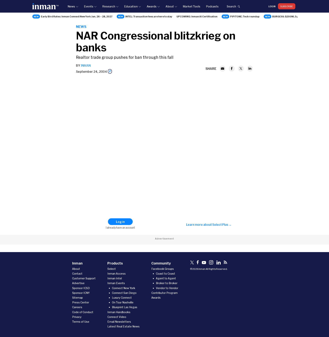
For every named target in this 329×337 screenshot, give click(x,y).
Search (231, 6)
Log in (271, 6)
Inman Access (116, 273)
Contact (77, 273)
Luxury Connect (122, 297)
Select (111, 268)
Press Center (80, 302)
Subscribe (286, 6)
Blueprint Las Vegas (124, 307)
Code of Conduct (82, 312)
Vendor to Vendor (167, 288)
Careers (77, 307)
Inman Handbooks (118, 312)
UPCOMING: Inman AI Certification (196, 16)
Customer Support (84, 278)
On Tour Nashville (122, 302)
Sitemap (77, 297)
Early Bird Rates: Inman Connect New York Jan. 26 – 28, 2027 (77, 16)
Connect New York (123, 288)
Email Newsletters (119, 321)
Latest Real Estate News (123, 326)
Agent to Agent (166, 278)
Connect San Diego (124, 292)
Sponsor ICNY (81, 292)
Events (88, 6)
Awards (152, 6)
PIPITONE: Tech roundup (245, 16)
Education (131, 6)
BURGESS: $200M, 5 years (287, 16)
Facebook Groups (162, 268)
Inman (86, 65)
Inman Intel (114, 278)
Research (108, 6)
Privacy (76, 316)
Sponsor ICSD (81, 288)
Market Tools (191, 6)
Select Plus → (222, 224)
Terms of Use (80, 321)
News (71, 6)
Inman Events (116, 283)
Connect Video (116, 316)
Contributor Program (164, 292)
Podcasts (212, 6)
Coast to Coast (165, 273)
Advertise (78, 283)
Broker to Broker (166, 283)
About (169, 6)
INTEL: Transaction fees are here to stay (148, 16)
